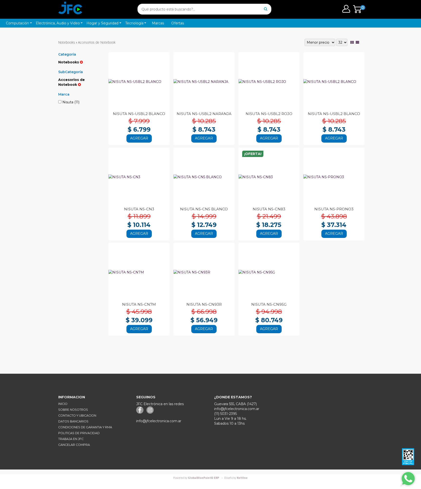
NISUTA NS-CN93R (204, 304)
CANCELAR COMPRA (74, 445)
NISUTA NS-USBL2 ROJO (269, 113)
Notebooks (66, 42)
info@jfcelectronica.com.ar (158, 421)
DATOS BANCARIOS (73, 421)
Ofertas (177, 23)
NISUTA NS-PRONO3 (334, 209)
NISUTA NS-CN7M (139, 304)
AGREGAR (139, 138)
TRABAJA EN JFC (71, 439)
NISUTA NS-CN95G (269, 304)
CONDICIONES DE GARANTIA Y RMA (85, 427)
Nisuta (70, 102)
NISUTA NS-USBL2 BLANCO (139, 113)
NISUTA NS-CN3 (139, 209)
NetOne (236, 478)
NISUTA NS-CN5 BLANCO (204, 209)
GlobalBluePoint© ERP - (198, 478)
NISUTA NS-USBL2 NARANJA (204, 113)
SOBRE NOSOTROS (73, 409)
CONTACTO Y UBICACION (77, 415)
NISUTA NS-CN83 (269, 209)
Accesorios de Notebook (96, 42)
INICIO (62, 404)
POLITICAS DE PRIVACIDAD (79, 433)
